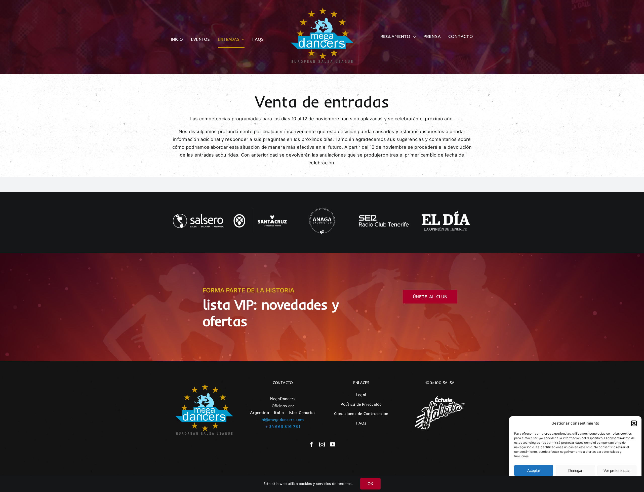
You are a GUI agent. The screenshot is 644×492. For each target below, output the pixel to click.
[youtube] (332, 444)
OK (370, 483)
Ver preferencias (616, 470)
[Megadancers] (322, 9)
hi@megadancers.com (283, 419)
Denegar (575, 470)
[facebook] (311, 444)
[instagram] (322, 444)
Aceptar (533, 470)
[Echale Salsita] (439, 393)
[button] (633, 423)
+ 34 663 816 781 (282, 426)
